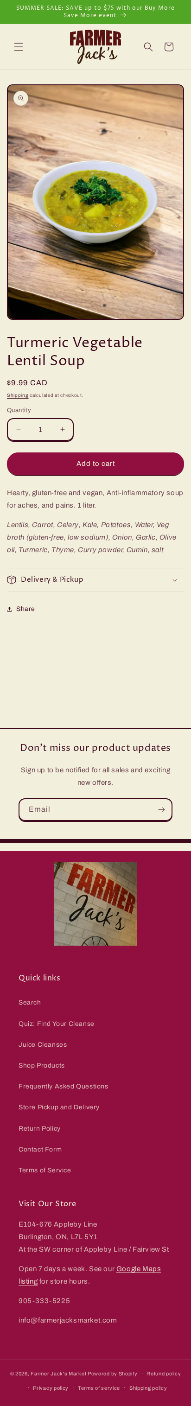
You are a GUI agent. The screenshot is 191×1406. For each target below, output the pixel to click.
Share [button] (25, 608)
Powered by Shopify (113, 1373)
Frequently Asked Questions (63, 1086)
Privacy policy (51, 1388)
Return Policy (40, 1128)
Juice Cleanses (43, 1044)
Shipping (18, 395)
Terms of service (99, 1388)
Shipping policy (148, 1388)
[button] (18, 47)
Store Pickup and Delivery (59, 1107)
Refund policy (163, 1373)
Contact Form (40, 1149)
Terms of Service (45, 1170)
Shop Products (42, 1065)
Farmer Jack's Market (58, 1373)
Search (30, 1002)
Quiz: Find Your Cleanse (57, 1023)
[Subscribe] (161, 809)
